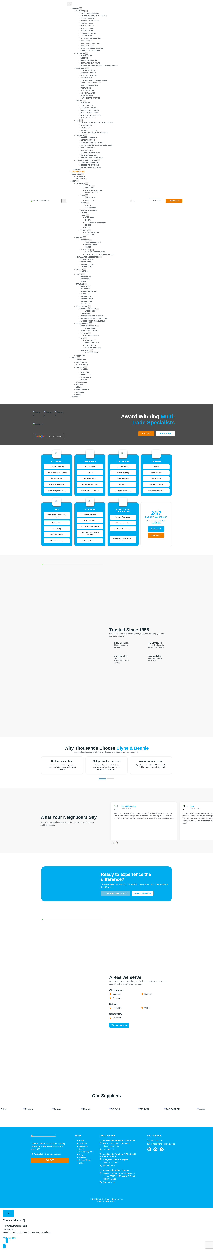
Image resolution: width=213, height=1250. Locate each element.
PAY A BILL (157, 201)
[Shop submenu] (77, 181)
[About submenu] (78, 357)
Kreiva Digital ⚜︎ (110, 1201)
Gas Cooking (56, 523)
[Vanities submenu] (89, 230)
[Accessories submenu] (93, 186)
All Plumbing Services (55, 491)
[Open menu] (63, 201)
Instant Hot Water (90, 478)
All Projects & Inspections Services (122, 540)
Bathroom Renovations (123, 529)
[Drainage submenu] (85, 135)
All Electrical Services (122, 491)
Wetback (90, 473)
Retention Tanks (90, 520)
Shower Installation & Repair (57, 473)
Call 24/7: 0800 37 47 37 (117, 893)
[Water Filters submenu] (89, 306)
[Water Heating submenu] (90, 323)
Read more (155, 529)
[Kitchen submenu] (84, 269)
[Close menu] (69, 4)
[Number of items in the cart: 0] (131, 201)
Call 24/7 (146, 433)
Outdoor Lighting (123, 478)
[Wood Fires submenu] (92, 250)
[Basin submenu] (86, 195)
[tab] (102, 778)
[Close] (8, 1213)
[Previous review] (112, 842)
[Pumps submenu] (83, 274)
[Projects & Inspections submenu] (98, 160)
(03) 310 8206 (109, 1165)
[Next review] (116, 842)
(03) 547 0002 (109, 1182)
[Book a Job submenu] (82, 174)
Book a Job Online (142, 893)
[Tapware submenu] (85, 284)
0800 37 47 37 (175, 201)
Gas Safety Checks (56, 534)
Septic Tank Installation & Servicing (90, 534)
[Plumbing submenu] (86, 11)
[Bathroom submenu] (86, 183)
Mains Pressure (56, 478)
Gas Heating (56, 529)
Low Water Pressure (57, 467)
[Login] (134, 201)
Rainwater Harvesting (56, 484)
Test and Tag (123, 484)
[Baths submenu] (87, 203)
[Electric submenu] (89, 333)
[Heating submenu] (84, 101)
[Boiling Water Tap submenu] (97, 309)
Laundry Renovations (123, 517)
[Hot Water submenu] (86, 53)
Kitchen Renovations (123, 523)
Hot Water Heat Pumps (90, 484)
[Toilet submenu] (87, 215)
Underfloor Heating (156, 484)
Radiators (156, 467)
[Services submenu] (80, 8)
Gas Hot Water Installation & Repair (57, 516)
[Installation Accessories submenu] (100, 257)
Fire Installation (156, 478)
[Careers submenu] (85, 367)
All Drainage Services (88, 541)
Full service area (119, 1025)
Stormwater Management (90, 526)
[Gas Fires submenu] (90, 240)
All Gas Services (55, 541)
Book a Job (165, 433)
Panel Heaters (156, 473)
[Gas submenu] (81, 120)
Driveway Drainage (90, 515)
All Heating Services (155, 491)
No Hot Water (90, 467)
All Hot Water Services (89, 491)
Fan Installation (123, 467)
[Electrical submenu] (87, 68)
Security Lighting (123, 473)
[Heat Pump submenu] (91, 350)
